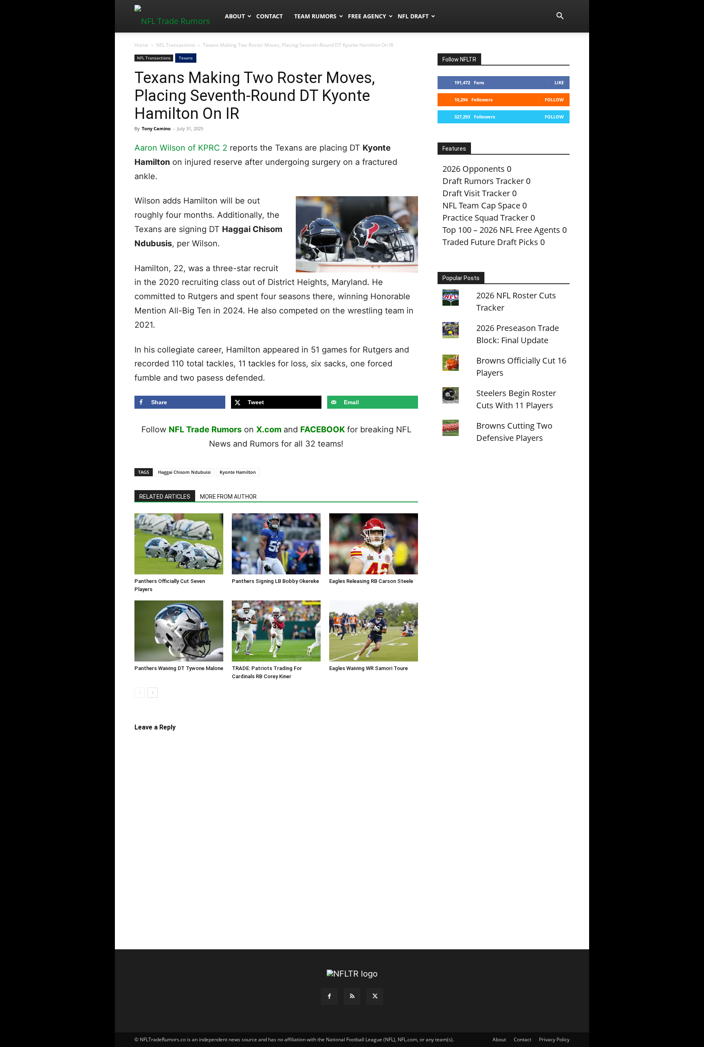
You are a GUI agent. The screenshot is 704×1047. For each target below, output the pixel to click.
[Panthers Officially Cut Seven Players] (178, 543)
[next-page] (152, 693)
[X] (375, 996)
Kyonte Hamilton (238, 472)
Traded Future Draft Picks (490, 242)
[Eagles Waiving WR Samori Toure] (373, 630)
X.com (269, 429)
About (235, 16)
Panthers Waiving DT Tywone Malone (178, 668)
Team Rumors (315, 16)
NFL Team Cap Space (481, 205)
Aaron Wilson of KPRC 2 (180, 148)
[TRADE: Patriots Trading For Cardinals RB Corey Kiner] (276, 630)
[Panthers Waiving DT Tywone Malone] (178, 630)
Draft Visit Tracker (476, 193)
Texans (186, 58)
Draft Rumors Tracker (483, 180)
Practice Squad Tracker (485, 217)
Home (141, 45)
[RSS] (352, 996)
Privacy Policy (554, 1039)
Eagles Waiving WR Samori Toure (368, 668)
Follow (554, 99)
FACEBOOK (322, 429)
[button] (560, 16)
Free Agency (367, 16)
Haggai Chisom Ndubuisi (184, 472)
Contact (269, 16)
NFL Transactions (175, 45)
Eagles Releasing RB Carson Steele (371, 581)
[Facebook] (329, 996)
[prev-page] (139, 693)
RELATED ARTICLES (164, 496)
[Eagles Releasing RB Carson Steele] (373, 543)
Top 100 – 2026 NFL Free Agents (501, 229)
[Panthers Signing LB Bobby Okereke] (276, 543)
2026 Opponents (473, 168)
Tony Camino (156, 128)
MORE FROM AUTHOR (228, 496)
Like (559, 82)
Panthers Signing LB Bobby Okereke (275, 581)
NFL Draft (413, 16)
